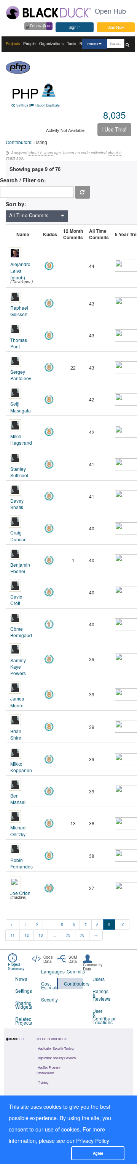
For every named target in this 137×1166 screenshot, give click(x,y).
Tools (71, 43)
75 (68, 935)
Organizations (51, 43)
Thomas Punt (18, 343)
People (29, 43)
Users (98, 979)
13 (40, 935)
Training (43, 1082)
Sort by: (16, 204)
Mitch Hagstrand (21, 439)
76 (82, 935)
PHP (24, 92)
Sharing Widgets (23, 1005)
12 (26, 935)
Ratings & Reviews (100, 995)
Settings (22, 105)
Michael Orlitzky (18, 830)
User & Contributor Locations (100, 1016)
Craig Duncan (18, 535)
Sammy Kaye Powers (18, 666)
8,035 (114, 114)
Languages (49, 971)
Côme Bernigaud (21, 631)
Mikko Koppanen (21, 766)
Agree (98, 1153)
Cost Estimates (49, 985)
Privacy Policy (92, 1140)
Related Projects (23, 1021)
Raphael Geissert (19, 310)
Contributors (73, 983)
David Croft (16, 599)
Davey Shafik (17, 503)
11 (12, 935)
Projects (13, 43)
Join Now (116, 27)
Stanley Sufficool (19, 471)
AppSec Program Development (48, 1070)
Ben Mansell (18, 798)
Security (49, 999)
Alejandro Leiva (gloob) (20, 270)
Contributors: (19, 142)
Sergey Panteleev (20, 374)
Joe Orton (20, 893)
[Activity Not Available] (49, 90)
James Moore (17, 701)
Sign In (75, 27)
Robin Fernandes (21, 863)
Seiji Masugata (20, 406)
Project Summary (16, 966)
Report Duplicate (47, 105)
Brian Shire (15, 734)
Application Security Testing (55, 1048)
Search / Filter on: (24, 180)
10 (122, 924)
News (21, 978)
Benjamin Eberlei (20, 567)
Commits (75, 971)
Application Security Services (57, 1058)
